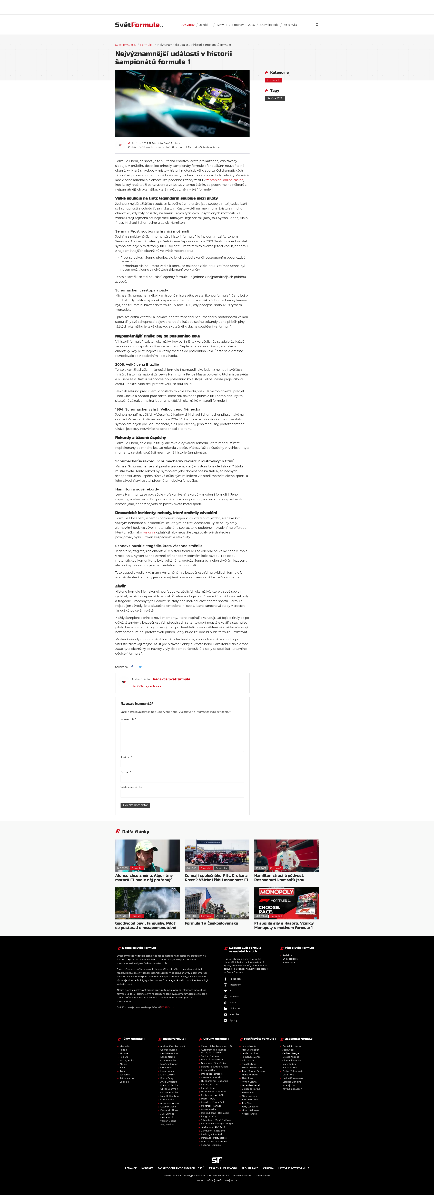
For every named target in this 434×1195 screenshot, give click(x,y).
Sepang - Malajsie (211, 1145)
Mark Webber (289, 1064)
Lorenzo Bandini (291, 1081)
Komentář (128, 719)
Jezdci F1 (205, 24)
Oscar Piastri (167, 1067)
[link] (317, 24)
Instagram (235, 984)
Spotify (233, 1020)
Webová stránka (132, 787)
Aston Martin (127, 1078)
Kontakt (147, 1168)
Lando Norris (167, 1056)
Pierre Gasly (166, 1078)
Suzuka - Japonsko (211, 1077)
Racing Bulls (127, 1060)
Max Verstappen (169, 1064)
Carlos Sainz (167, 1099)
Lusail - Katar (208, 1088)
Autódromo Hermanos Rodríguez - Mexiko (213, 1051)
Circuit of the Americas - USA (216, 1046)
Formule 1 (146, 44)
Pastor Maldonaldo (292, 1071)
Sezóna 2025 (274, 98)
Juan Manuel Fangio (253, 1071)
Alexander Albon (169, 1103)
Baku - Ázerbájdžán (212, 1059)
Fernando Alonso (169, 1110)
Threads (234, 996)
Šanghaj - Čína (209, 1116)
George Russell (168, 1049)
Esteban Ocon (168, 1106)
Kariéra (268, 1168)
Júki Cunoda (167, 1113)
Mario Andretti (250, 1074)
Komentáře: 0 (166, 147)
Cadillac (124, 1081)
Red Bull (124, 1056)
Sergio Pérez (167, 1124)
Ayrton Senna (249, 1081)
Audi (122, 1071)
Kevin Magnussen (292, 1088)
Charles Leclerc (168, 1060)
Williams (125, 1074)
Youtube (234, 1014)
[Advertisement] (217, 7)
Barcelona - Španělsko (213, 1063)
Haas (122, 1067)
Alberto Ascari (249, 1096)
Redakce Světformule (140, 147)
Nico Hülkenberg (170, 1096)
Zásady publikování (223, 1168)
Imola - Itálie (208, 1070)
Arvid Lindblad (168, 1081)
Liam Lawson (167, 1074)
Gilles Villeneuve (291, 1060)
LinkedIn (235, 1008)
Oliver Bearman (169, 1088)
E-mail (126, 772)
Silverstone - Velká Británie (216, 1120)
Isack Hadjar (167, 1071)
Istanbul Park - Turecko (213, 1141)
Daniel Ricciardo (291, 1046)
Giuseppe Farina (251, 1088)
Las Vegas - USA (209, 1084)
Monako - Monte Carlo (213, 1102)
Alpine (123, 1064)
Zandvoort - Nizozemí (213, 1130)
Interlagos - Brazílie (212, 1073)
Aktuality (188, 24)
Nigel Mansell (249, 1113)
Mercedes (125, 1046)
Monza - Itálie (208, 1109)
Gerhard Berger (291, 1053)
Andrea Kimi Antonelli (172, 1046)
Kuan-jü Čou (289, 1085)
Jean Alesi (288, 1049)
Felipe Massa (289, 1067)
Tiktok (233, 1002)
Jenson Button (250, 1099)
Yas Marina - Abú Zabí (213, 1127)
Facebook (235, 978)
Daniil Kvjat (288, 1074)
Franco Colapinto (169, 1085)
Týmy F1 (221, 24)
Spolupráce (288, 962)
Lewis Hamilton (169, 1053)
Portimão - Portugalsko (214, 1137)
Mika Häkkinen (250, 1110)
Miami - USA (208, 1098)
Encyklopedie (269, 24)
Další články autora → (146, 686)
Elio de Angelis (290, 1056)
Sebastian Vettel (251, 1085)
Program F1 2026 (243, 24)
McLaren (124, 1053)
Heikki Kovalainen (292, 1078)
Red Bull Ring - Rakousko (215, 1113)
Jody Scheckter (250, 1106)
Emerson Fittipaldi (252, 1067)
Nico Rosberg (249, 1064)
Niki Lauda (248, 1060)
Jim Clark (247, 1103)
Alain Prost (248, 1078)
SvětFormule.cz (125, 44)
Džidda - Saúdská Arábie (214, 1066)
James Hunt (248, 1092)
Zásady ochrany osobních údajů (181, 1168)
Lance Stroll (166, 1117)
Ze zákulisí (291, 24)
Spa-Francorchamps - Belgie (217, 1123)
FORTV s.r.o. (167, 1007)
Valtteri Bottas (168, 1120)
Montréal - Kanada (211, 1105)
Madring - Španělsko (212, 1134)
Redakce (287, 955)
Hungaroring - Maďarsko (214, 1080)
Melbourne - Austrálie (213, 1095)
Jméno (126, 757)
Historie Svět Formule (293, 1168)
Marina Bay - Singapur (213, 1091)
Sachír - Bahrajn (210, 1056)
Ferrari (123, 1049)
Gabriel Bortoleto (169, 1092)
